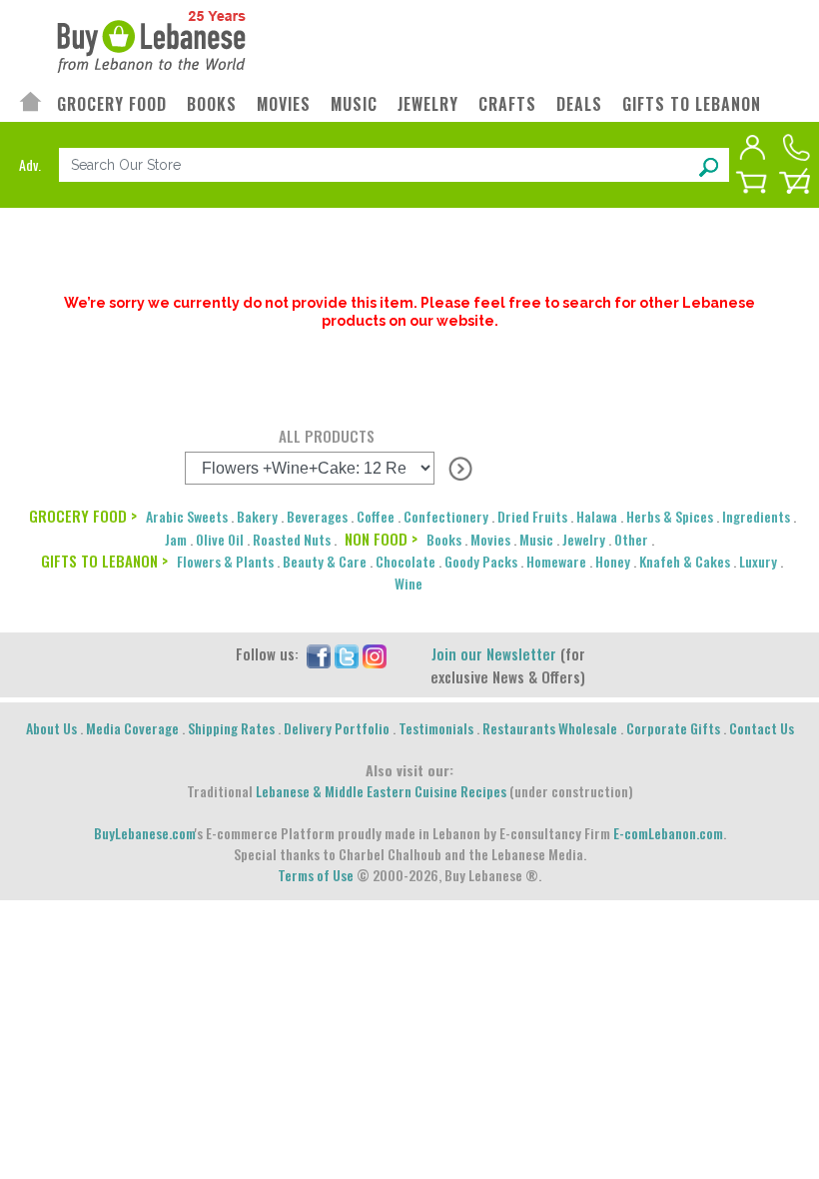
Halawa (596, 516)
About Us (51, 727)
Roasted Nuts (292, 539)
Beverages (317, 516)
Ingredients (756, 516)
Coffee (376, 516)
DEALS (579, 104)
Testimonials (436, 727)
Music (536, 539)
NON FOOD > (381, 539)
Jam (176, 539)
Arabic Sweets (187, 516)
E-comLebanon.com (668, 832)
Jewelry (583, 539)
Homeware (556, 561)
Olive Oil (220, 539)
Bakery (257, 516)
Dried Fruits (532, 516)
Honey (612, 561)
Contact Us (761, 727)
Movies (490, 539)
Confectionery (446, 516)
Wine (408, 583)
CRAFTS (507, 104)
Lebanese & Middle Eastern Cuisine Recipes (381, 790)
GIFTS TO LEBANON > (104, 561)
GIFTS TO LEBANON (691, 104)
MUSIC (354, 104)
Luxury (758, 561)
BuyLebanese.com (144, 832)
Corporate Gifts (673, 727)
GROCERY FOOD (112, 104)
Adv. (30, 164)
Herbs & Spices (669, 516)
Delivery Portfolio (337, 727)
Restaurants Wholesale (549, 727)
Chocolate (405, 561)
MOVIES (284, 104)
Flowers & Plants (225, 561)
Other (631, 539)
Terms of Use (316, 874)
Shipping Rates (231, 727)
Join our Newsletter (493, 653)
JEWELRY (428, 104)
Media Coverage (132, 727)
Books (443, 539)
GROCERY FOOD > (83, 516)
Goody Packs (480, 561)
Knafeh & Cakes (684, 561)
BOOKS (212, 104)
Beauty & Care (325, 561)
